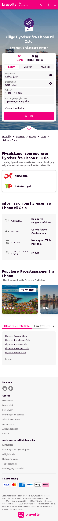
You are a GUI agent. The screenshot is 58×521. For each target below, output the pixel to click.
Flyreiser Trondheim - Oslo (17, 340)
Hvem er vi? (7, 400)
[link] (20, 299)
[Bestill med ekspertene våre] (41, 4)
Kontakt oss (7, 445)
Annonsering (8, 424)
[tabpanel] (29, 348)
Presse (5, 433)
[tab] (19, 58)
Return (11, 67)
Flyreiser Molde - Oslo (15, 352)
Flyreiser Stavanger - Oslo (17, 348)
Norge (32, 136)
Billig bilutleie (8, 454)
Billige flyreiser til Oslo (17, 326)
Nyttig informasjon (11, 459)
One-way (28, 67)
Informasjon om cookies (13, 415)
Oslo (43, 136)
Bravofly (6, 136)
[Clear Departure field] (50, 75)
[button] (10, 359)
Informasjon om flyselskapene (16, 449)
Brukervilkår (8, 405)
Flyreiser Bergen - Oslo (16, 336)
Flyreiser (20, 136)
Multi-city (45, 67)
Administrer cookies (11, 419)
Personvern (7, 410)
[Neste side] (53, 326)
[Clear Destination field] (50, 83)
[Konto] (48, 4)
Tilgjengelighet (9, 464)
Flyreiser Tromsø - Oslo (16, 344)
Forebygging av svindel (13, 468)
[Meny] (55, 5)
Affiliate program (10, 429)
